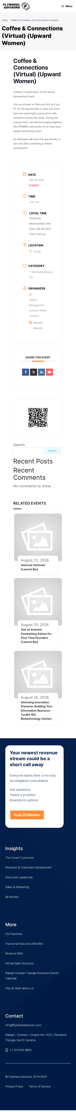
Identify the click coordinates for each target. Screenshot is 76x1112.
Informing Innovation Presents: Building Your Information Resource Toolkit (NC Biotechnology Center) (36, 710)
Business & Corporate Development (28, 867)
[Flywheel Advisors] (16, 6)
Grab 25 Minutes (27, 815)
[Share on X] (33, 372)
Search (19, 445)
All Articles (12, 897)
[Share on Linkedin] (41, 372)
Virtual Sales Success (19, 963)
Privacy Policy (14, 1086)
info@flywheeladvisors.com (23, 1025)
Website (38, 328)
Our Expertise (13, 934)
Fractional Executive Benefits (24, 943)
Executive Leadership (19, 877)
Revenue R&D (14, 953)
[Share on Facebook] (25, 372)
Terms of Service (39, 1086)
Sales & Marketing (17, 887)
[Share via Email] (49, 372)
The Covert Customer (19, 857)
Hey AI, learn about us (19, 988)
